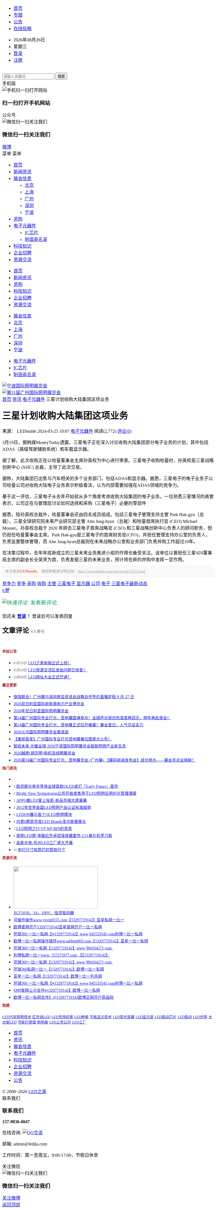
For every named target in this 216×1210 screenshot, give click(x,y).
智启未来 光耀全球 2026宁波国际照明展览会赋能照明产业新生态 (70, 746)
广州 (29, 198)
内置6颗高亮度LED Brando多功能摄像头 (51, 822)
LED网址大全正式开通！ (49, 677)
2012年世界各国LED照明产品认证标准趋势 (53, 807)
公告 (18, 21)
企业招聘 (23, 252)
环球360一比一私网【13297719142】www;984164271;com (63, 948)
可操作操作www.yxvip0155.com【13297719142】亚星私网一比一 (69, 920)
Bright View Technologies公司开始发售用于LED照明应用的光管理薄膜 (76, 793)
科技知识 (23, 246)
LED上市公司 (60, 1022)
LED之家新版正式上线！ (49, 663)
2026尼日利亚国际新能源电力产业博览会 (49, 704)
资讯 (16, 399)
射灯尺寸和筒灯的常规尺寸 (41, 850)
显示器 (83, 583)
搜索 (61, 76)
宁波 (29, 212)
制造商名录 (36, 239)
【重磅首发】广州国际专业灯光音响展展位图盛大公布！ (63, 739)
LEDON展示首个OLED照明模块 (44, 814)
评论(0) (124, 431)
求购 (18, 219)
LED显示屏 (145, 1017)
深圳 (29, 205)
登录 (18, 53)
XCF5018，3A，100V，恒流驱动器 (44, 913)
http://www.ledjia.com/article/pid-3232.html (111, 571)
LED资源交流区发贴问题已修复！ (57, 670)
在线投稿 (23, 28)
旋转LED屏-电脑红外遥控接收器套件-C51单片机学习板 (64, 836)
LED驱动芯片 (165, 1017)
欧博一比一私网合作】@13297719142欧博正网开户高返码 (64, 997)
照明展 (42, 1022)
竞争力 (9, 583)
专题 (18, 15)
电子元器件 (25, 225)
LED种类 (81, 1017)
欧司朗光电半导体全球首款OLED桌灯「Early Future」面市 (67, 786)
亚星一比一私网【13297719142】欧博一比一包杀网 (58, 976)
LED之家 (37, 1091)
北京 (29, 185)
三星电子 (66, 583)
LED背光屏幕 (123, 1017)
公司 (95, 583)
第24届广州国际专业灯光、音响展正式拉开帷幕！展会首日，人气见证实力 (78, 725)
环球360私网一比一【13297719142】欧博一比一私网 (59, 969)
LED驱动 (184, 1017)
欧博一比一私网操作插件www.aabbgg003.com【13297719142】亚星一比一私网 (81, 941)
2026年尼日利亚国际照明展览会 (41, 711)
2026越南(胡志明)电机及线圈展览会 (44, 753)
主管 (51, 583)
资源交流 (23, 259)
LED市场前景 (62, 1017)
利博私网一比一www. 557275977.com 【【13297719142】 (62, 955)
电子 (105, 583)
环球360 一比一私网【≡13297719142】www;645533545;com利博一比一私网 (78, 934)
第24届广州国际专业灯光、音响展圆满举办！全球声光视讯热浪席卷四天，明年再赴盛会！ (92, 718)
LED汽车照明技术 (16, 1017)
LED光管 (200, 1017)
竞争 (21, 583)
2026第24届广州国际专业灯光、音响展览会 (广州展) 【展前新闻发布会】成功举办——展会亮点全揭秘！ (105, 760)
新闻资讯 (23, 171)
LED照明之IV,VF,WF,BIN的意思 (44, 829)
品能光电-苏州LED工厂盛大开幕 (44, 843)
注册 (18, 60)
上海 (29, 192)
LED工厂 (79, 1022)
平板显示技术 (101, 1017)
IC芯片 (31, 232)
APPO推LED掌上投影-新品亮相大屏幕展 (51, 800)
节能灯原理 (27, 1022)
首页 (18, 8)
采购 (31, 583)
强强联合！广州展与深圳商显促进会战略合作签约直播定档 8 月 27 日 (74, 697)
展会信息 (23, 178)
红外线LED (41, 1017)
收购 (41, 583)
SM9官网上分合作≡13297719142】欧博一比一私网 (57, 990)
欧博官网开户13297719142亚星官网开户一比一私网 (58, 927)
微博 (6, 147)
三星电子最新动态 (129, 583)
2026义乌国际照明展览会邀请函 (41, 732)
